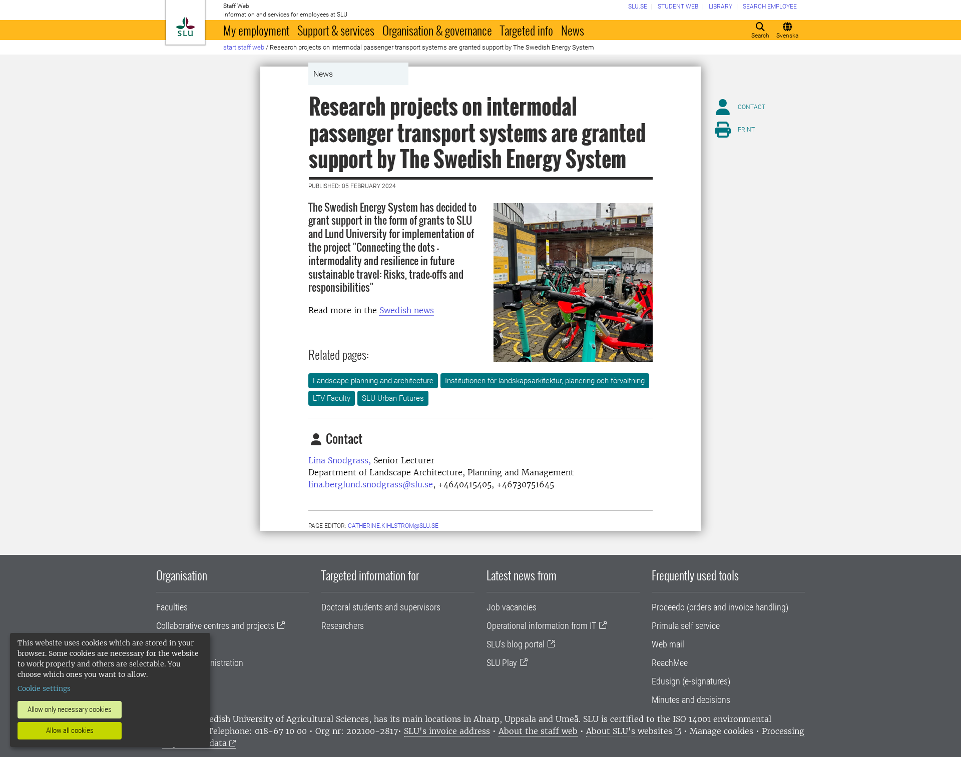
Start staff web (243, 47)
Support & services (335, 30)
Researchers (342, 625)
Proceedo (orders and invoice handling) (720, 607)
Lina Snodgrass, (339, 460)
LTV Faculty (331, 398)
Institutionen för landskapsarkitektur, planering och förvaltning (545, 380)
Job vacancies (512, 607)
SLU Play (502, 662)
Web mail (668, 644)
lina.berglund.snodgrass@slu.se (370, 484)
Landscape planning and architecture (373, 380)
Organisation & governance (437, 30)
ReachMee (670, 662)
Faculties (172, 607)
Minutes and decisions (691, 699)
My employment (256, 30)
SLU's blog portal (516, 644)
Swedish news (406, 310)
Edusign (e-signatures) (691, 681)
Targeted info (526, 30)
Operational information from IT (541, 625)
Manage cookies (721, 731)
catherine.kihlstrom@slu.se (393, 525)
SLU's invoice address (447, 731)
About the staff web (538, 731)
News (572, 30)
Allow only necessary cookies (70, 709)
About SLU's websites (629, 731)
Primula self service (686, 625)
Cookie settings (44, 688)
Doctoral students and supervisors (380, 607)
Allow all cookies (70, 730)
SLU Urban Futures (393, 398)
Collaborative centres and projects (215, 625)
